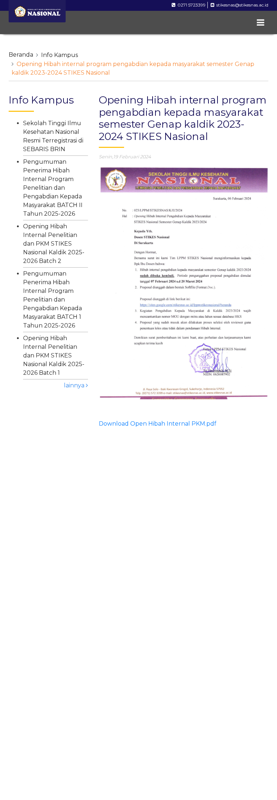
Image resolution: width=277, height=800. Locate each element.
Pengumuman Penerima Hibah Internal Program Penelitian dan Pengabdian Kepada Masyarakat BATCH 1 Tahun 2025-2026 (52, 299)
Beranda (21, 54)
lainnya (75, 385)
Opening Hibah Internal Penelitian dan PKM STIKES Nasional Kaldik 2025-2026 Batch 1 (53, 355)
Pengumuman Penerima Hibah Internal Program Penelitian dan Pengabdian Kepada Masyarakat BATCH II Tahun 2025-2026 (53, 187)
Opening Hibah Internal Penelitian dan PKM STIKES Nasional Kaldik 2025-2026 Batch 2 (53, 243)
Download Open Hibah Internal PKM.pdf (157, 423)
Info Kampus (59, 55)
